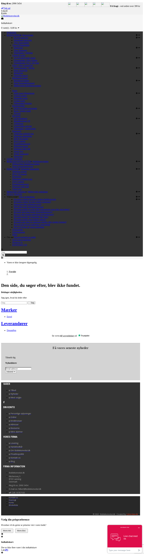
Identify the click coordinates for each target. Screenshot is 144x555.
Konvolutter (28, 35)
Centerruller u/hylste (23, 126)
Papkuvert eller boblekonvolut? (27, 204)
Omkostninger (18, 232)
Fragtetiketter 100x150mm (25, 60)
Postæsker (18, 156)
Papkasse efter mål (22, 149)
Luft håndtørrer (20, 118)
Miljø (14, 235)
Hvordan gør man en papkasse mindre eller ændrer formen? (40, 222)
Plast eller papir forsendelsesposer (29, 207)
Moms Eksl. (21, 531)
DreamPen (11, 330)
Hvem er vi (17, 242)
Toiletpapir (18, 123)
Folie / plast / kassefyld (22, 65)
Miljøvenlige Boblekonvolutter (27, 85)
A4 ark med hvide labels (24, 58)
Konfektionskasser (22, 144)
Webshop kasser (21, 146)
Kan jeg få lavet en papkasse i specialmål (32, 224)
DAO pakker (19, 141)
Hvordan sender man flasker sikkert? (30, 219)
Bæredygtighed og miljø (25, 237)
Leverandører (14, 323)
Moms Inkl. (7, 531)
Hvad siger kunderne (21, 240)
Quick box (18, 151)
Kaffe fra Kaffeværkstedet (25, 108)
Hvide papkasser (21, 154)
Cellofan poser (20, 96)
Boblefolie (18, 73)
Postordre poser (21, 98)
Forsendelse (17, 229)
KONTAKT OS (19, 245)
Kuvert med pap (21, 37)
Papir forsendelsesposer (24, 83)
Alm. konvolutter (21, 43)
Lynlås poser (19, 101)
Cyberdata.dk (132, 514)
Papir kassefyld (20, 70)
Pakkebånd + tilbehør (23, 53)
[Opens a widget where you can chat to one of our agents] (124, 539)
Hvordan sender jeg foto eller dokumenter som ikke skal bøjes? (42, 209)
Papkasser (16, 131)
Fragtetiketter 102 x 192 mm (26, 63)
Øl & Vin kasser (21, 139)
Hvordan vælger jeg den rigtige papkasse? (32, 202)
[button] (138, 35)
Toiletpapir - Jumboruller (25, 128)
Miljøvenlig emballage (38, 192)
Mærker (9, 309)
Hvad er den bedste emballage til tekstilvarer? (34, 214)
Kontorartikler (18, 106)
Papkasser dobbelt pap (24, 133)
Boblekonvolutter (20, 78)
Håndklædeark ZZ (22, 121)
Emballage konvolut (23, 40)
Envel (9, 316)
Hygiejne (16, 116)
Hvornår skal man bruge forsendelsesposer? (33, 212)
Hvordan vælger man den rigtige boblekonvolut (35, 199)
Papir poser (24, 93)
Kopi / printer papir (22, 111)
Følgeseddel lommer (23, 103)
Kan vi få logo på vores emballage (29, 227)
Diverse (17, 113)
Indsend (10, 372)
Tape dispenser (20, 50)
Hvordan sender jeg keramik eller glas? (31, 217)
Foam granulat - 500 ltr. (24, 68)
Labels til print (18, 55)
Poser (14, 91)
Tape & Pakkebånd (20, 45)
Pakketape (18, 48)
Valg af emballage (27, 197)
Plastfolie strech (21, 75)
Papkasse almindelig (23, 136)
